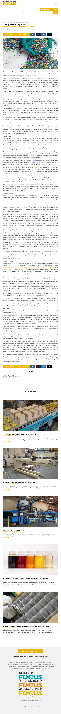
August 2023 (7, 22)
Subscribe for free (49, 9)
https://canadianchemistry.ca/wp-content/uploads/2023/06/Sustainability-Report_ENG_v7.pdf (29, 267)
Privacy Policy (38, 700)
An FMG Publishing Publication (30, 711)
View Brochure (23, 34)
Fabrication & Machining (20, 22)
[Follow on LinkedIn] (28, 697)
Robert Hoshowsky (12, 29)
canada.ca (35, 167)
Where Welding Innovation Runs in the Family (19, 482)
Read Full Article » (7, 441)
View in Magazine (10, 34)
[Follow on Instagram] (32, 697)
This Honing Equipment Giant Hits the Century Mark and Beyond (25, 578)
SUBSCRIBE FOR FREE (30, 651)
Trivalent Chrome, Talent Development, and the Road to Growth (26, 627)
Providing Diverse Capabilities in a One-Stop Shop (20, 434)
